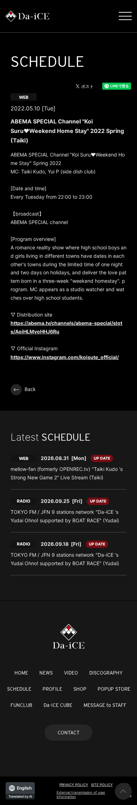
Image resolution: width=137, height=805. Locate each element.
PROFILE (52, 689)
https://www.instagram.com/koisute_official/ (65, 357)
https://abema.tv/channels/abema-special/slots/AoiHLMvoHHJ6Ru (66, 327)
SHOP (79, 689)
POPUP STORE (114, 689)
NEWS (46, 673)
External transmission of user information (81, 794)
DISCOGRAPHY (106, 673)
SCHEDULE (19, 689)
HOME (21, 673)
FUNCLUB (21, 705)
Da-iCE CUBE (58, 705)
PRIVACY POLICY (73, 784)
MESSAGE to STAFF (105, 705)
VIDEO (71, 673)
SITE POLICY (102, 784)
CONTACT (68, 732)
